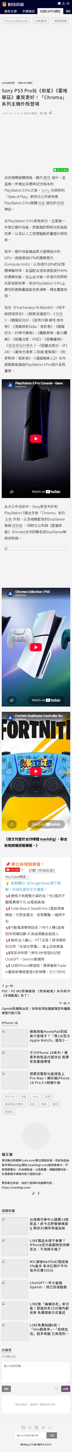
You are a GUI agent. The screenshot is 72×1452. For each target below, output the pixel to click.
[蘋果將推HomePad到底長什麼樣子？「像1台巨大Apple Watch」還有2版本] (15, 1038)
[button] (64, 4)
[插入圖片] (56, 1389)
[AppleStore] (49, 1427)
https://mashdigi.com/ (16, 1187)
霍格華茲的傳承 (14, 1104)
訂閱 (51, 1435)
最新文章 (10, 11)
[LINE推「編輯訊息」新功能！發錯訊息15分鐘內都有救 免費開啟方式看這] (15, 1310)
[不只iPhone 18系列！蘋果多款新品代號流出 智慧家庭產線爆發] (15, 1059)
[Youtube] (59, 4)
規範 (6, 1389)
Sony (36, 1096)
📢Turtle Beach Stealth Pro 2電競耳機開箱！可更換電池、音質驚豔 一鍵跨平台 (35, 915)
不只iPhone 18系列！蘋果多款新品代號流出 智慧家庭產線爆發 (49, 1056)
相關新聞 (8, 1210)
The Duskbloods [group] (16, 20)
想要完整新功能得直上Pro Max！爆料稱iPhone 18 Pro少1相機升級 (50, 1078)
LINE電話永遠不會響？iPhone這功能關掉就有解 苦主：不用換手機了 (50, 1244)
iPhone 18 (10, 1022)
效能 (23, 1096)
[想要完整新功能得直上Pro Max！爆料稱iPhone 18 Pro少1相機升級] (15, 1080)
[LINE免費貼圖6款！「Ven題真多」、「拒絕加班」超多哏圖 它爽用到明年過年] (15, 1331)
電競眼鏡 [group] (60, 20)
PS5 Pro (10, 1096)
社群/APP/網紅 (50, 11)
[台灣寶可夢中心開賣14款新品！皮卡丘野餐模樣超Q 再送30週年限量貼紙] (15, 1226)
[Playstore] (42, 1427)
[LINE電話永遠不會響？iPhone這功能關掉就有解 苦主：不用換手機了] (15, 1247)
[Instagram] (29, 1427)
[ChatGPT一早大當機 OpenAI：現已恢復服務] (15, 1289)
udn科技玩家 (8, 82)
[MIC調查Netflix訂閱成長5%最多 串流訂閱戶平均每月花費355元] (15, 1268)
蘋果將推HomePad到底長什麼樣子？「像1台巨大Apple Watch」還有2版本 (50, 1035)
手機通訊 (28, 11)
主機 (47, 1096)
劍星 (32, 1104)
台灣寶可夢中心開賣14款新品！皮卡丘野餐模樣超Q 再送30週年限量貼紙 (49, 1223)
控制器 (9, 1111)
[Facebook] (22, 1427)
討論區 (7, 1349)
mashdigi (48, 839)
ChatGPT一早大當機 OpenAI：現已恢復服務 (48, 1285)
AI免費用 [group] (41, 20)
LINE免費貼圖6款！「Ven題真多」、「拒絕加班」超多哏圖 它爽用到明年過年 (49, 1329)
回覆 (65, 1389)
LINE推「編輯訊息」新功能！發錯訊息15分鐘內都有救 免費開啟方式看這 (49, 1308)
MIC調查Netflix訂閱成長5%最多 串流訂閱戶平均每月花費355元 (49, 1266)
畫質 (55, 1104)
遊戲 (43, 1104)
